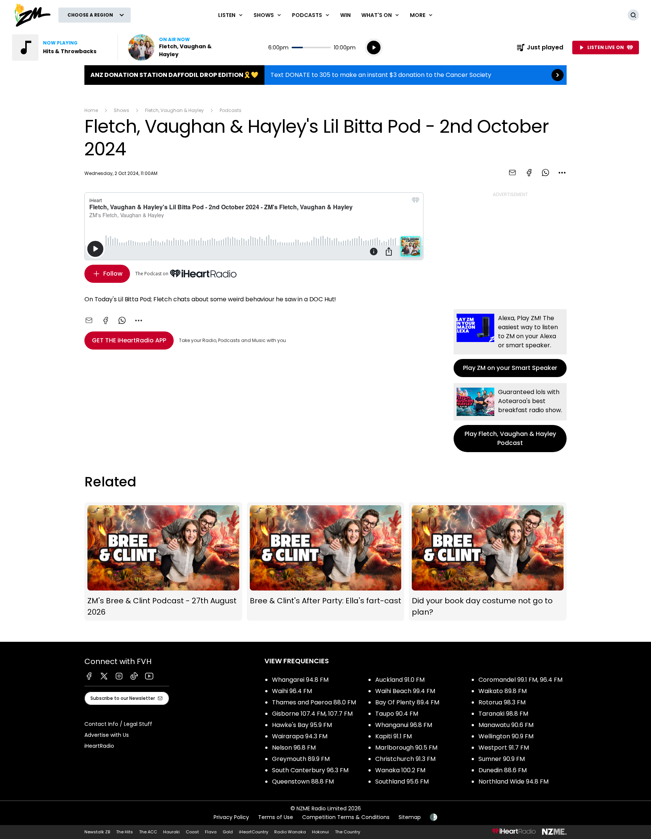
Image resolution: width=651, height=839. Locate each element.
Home (91, 110)
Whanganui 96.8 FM (403, 725)
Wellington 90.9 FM (505, 736)
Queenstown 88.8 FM (303, 781)
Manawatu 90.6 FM (505, 725)
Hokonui (320, 832)
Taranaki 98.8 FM (503, 713)
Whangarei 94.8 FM (300, 679)
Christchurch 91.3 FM (405, 759)
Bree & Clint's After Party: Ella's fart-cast (326, 561)
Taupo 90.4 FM (396, 713)
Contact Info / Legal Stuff (118, 724)
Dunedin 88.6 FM (502, 770)
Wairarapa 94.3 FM (299, 736)
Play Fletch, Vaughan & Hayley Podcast (510, 417)
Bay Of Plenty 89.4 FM (407, 702)
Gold (228, 832)
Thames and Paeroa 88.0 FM (314, 702)
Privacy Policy (231, 817)
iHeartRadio (99, 746)
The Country (347, 832)
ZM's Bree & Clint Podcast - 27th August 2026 (163, 561)
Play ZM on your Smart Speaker (510, 343)
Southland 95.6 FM (402, 781)
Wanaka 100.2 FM (400, 770)
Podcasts (230, 110)
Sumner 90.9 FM (501, 759)
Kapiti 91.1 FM (393, 736)
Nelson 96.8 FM (294, 747)
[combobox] (562, 172)
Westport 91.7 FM (503, 747)
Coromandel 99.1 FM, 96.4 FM (520, 679)
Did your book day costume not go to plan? (488, 561)
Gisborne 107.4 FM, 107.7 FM (312, 713)
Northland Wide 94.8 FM (513, 781)
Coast (192, 832)
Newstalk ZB (97, 832)
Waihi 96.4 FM (292, 691)
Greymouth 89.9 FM (301, 759)
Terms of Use (275, 817)
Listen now (176, 47)
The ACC (148, 832)
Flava (211, 832)
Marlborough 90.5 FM (406, 747)
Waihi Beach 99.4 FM (405, 691)
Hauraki (171, 832)
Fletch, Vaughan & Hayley (174, 110)
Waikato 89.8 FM (502, 691)
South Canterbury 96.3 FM (310, 770)
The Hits (124, 832)
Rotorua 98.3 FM (502, 702)
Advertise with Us (106, 735)
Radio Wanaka (290, 832)
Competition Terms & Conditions (346, 817)
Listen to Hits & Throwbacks (60, 47)
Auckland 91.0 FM (400, 679)
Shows (121, 110)
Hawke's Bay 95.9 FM (302, 725)
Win (345, 15)
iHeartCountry (253, 832)
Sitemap (410, 817)
